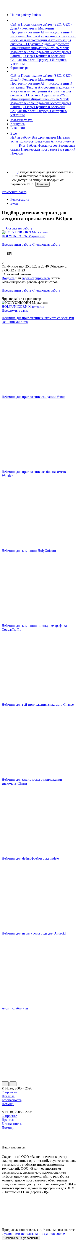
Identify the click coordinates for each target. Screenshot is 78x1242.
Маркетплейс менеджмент (30, 52)
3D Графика (32, 44)
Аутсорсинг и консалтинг (57, 36)
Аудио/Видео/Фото (55, 44)
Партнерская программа (39, 149)
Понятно (42, 184)
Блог (22, 145)
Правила (8, 1096)
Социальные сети (23, 60)
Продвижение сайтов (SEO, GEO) (46, 24)
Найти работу (20, 137)
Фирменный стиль (45, 48)
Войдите (8, 278)
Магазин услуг (21, 120)
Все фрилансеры (44, 137)
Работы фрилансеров (42, 145)
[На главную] (6, 7)
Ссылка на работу (19, 228)
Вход (14, 203)
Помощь (16, 153)
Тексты (32, 36)
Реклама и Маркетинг (38, 28)
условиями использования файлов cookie (34, 1233)
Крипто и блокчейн (50, 56)
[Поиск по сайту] (13, 165)
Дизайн (16, 28)
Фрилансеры (19, 67)
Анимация (18, 56)
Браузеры (44, 60)
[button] (14, 20)
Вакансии (17, 128)
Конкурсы (17, 124)
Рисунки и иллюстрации (29, 40)
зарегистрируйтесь (36, 278)
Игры (31, 56)
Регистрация (19, 199)
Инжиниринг (20, 48)
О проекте (9, 1092)
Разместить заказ (14, 192)
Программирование (25, 32)
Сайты (15, 24)
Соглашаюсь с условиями (20, 1238)
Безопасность (11, 1100)
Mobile (64, 48)
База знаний (66, 149)
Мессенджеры (60, 52)
